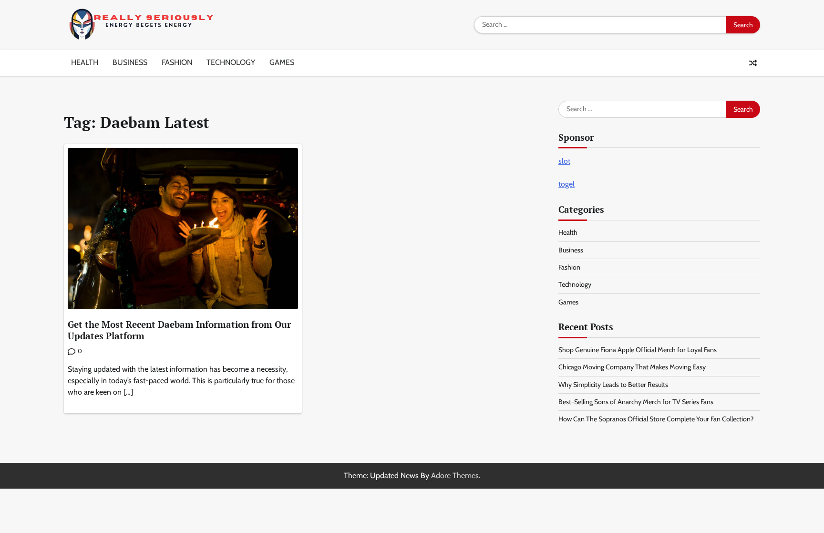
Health (84, 62)
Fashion (177, 62)
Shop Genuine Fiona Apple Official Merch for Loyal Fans (637, 349)
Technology (230, 62)
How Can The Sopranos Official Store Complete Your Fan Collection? (656, 419)
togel (566, 183)
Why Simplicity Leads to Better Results (613, 384)
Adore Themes (455, 475)
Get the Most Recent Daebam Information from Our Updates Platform (179, 330)
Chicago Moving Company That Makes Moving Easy (632, 367)
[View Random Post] (753, 63)
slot (564, 161)
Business (130, 62)
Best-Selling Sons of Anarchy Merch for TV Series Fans (635, 401)
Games (281, 62)
